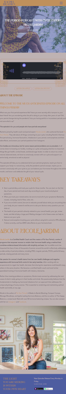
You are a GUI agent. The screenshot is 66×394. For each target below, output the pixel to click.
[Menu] (61, 3)
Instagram (12, 302)
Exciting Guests (36, 33)
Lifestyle (47, 33)
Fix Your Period (21, 293)
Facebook (22, 302)
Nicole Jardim (41, 132)
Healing (42, 33)
